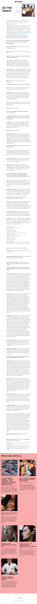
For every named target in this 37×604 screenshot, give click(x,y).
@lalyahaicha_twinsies (20, 32)
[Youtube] (21, 598)
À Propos (14, 600)
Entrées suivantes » (34, 589)
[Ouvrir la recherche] (2, 2)
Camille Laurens (23, 482)
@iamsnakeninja (13, 31)
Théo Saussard (4, 581)
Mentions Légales (21, 600)
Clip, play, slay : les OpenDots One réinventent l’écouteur (27, 545)
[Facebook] (15, 598)
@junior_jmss (23, 31)
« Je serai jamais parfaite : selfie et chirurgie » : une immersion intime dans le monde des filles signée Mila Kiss (8, 481)
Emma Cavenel (4, 486)
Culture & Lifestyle (14, 486)
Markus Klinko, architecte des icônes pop (8, 545)
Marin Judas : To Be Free (9, 513)
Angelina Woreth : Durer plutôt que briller (7, 578)
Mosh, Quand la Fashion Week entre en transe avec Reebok (27, 479)
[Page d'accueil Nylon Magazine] (18, 1)
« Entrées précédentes (3, 589)
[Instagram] (17, 598)
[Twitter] (19, 598)
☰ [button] (34, 1)
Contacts (17, 600)
